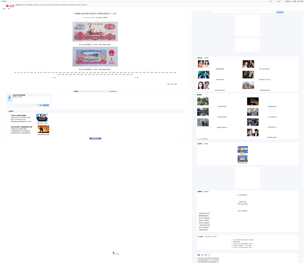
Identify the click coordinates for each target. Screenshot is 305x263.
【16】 (68, 72)
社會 (40, 4)
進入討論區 (112, 91)
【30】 (121, 72)
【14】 (60, 72)
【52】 (85, 74)
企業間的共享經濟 (203, 229)
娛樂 (59, 4)
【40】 (159, 72)
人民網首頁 (4, 1)
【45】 (59, 74)
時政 (24, 4)
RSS (86, 4)
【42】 (167, 72)
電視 (66, 4)
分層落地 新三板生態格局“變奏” (19, 129)
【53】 (89, 74)
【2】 (18, 72)
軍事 (31, 4)
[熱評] (199, 260)
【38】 (151, 72)
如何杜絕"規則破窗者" (204, 222)
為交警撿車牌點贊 (215, 258)
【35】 (140, 72)
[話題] (199, 261)
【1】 (15, 72)
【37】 (148, 72)
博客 (74, 4)
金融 (9, 8)
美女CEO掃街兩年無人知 (205, 227)
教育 (37, 4)
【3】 (22, 72)
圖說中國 (206, 191)
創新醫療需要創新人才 (205, 260)
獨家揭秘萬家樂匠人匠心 (205, 215)
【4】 (25, 72)
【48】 (70, 74)
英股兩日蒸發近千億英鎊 (42, 123)
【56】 (101, 74)
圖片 (42, 4)
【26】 (106, 72)
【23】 (94, 72)
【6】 (31, 72)
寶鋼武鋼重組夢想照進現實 (43, 134)
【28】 (113, 72)
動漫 (84, 4)
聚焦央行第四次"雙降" (242, 163)
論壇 (115, 91)
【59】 (112, 74)
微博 (206, 255)
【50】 (78, 74)
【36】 (144, 72)
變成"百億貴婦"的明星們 (264, 69)
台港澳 (34, 4)
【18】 (75, 72)
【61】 (120, 74)
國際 (29, 4)
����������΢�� (113, 254)
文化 (61, 4)
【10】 (45, 72)
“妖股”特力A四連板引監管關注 (18, 115)
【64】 (131, 74)
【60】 (116, 74)
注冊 (298, 1)
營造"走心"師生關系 (214, 260)
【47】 (66, 74)
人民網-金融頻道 (98, 17)
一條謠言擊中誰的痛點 (204, 225)
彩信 (82, 4)
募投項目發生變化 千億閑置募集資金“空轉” (21, 127)
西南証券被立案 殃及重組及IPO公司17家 (21, 121)
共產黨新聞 (17, 4)
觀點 (44, 4)
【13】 (56, 72)
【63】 (127, 74)
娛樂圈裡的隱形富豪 (220, 69)
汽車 (52, 4)
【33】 (132, 72)
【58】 (108, 74)
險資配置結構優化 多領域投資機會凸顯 (20, 133)
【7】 (35, 72)
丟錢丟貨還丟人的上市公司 (264, 79)
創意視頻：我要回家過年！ (205, 220)
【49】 (74, 74)
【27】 (110, 72)
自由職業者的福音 (242, 201)
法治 (26, 4)
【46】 (62, 74)
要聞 (21, 4)
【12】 (52, 72)
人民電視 (206, 57)
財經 (49, 4)
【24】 (98, 72)
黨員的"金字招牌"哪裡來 (205, 258)
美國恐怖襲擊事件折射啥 (205, 261)
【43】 (171, 72)
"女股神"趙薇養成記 (220, 79)
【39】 (155, 72)
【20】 (83, 72)
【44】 (174, 72)
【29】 (117, 72)
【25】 (102, 72)
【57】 (104, 74)
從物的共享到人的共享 (204, 213)
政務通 (71, 4)
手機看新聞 (105, 17)
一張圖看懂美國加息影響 (264, 90)
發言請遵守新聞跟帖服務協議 (19, 95)
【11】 (49, 72)
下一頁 (136, 77)
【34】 (136, 72)
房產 (54, 4)
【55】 (97, 74)
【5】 (28, 72)
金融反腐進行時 (242, 154)
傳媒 (64, 4)
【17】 (71, 72)
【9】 (41, 72)
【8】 (38, 72)
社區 (69, 4)
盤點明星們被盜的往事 (220, 90)
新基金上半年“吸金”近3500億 (18, 119)
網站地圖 (301, 1)
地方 (47, 4)
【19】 (79, 72)
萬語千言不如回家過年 (242, 210)
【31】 (125, 72)
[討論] (199, 258)
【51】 (82, 74)
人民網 (3, 8)
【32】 (129, 72)
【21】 (87, 72)
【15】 (64, 72)
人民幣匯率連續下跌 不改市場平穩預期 (20, 131)
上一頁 (54, 77)
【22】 (90, 72)
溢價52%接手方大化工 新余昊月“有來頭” (21, 117)
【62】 (123, 74)
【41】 (163, 72)
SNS (209, 255)
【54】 (93, 74)
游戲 (79, 4)
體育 (57, 4)
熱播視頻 (200, 191)
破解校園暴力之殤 (215, 261)
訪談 (77, 4)
